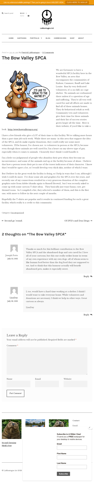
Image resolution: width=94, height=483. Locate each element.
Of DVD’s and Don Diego (77, 220)
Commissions (60, 38)
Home (11, 38)
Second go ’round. (13, 220)
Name (9, 379)
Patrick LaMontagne (31, 53)
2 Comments (48, 53)
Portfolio (34, 38)
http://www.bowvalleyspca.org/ (23, 129)
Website (68, 379)
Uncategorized (17, 213)
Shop (72, 38)
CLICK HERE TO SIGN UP (77, 2)
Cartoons (21, 38)
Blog (48, 38)
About (81, 38)
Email (38, 379)
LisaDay (14, 298)
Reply (86, 276)
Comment (12, 345)
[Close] (90, 427)
